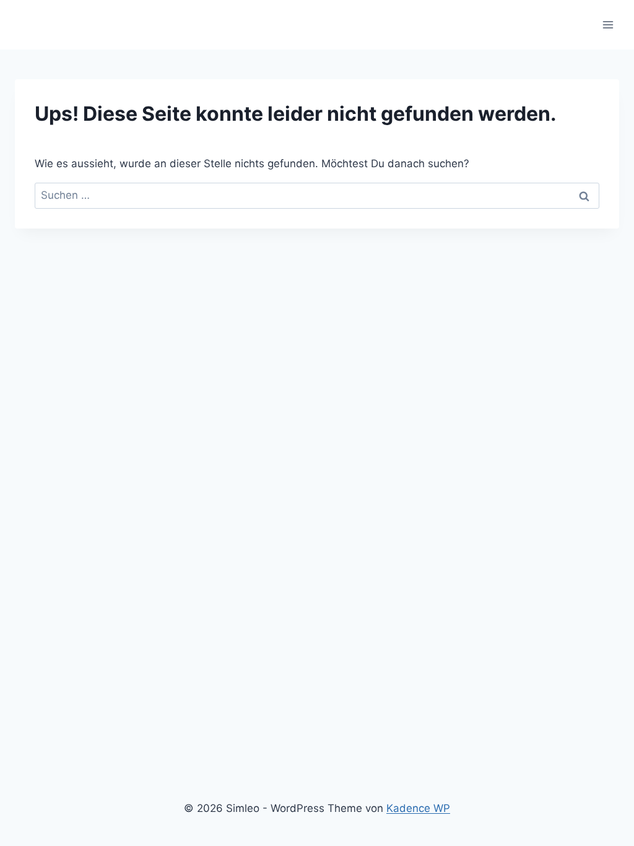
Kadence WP (418, 808)
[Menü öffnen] (607, 24)
